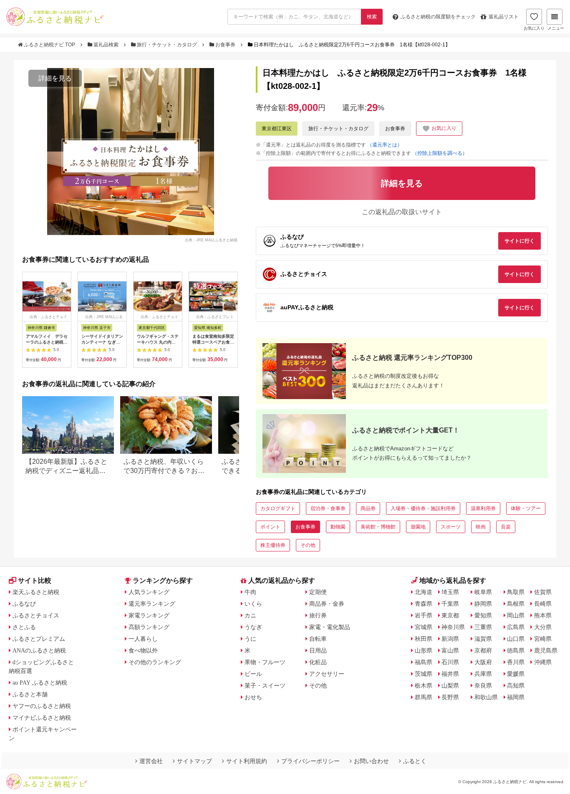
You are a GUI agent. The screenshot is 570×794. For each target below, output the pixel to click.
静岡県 (483, 604)
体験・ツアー (526, 508)
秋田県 (423, 639)
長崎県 (543, 604)
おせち (253, 697)
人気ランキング (149, 592)
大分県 (543, 627)
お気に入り (534, 28)
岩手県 (423, 615)
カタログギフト (277, 508)
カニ (250, 615)
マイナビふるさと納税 (42, 718)
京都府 (483, 650)
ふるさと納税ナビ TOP (49, 45)
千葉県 (450, 604)
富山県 (450, 650)
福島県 (423, 662)
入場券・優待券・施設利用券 (423, 508)
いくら (253, 604)
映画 (481, 527)
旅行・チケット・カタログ (167, 45)
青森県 (423, 604)
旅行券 (318, 615)
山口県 (516, 639)
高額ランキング (149, 627)
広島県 (516, 627)
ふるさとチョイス (36, 615)
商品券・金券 (326, 604)
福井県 (450, 674)
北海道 (423, 592)
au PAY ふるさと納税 (40, 682)
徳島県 (516, 650)
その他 (307, 545)
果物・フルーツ (265, 662)
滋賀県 (483, 639)
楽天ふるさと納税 (36, 592)
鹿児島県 (545, 650)
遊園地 (418, 527)
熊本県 (543, 615)
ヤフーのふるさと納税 (42, 706)
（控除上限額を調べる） (439, 153)
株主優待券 (272, 545)
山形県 (423, 650)
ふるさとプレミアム (39, 639)
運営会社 (151, 761)
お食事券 (225, 45)
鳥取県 (516, 592)
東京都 (450, 615)
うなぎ (253, 627)
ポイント (270, 527)
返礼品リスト (504, 17)
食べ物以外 (143, 650)
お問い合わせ (371, 761)
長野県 (450, 697)
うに (250, 639)
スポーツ (451, 527)
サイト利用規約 (246, 761)
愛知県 (483, 615)
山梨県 (450, 685)
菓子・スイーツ (265, 685)
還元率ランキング (152, 604)
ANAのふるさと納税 (39, 650)
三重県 (483, 627)
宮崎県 (543, 639)
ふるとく (414, 761)
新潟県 (450, 639)
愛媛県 (516, 674)
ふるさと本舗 (30, 694)
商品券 (368, 508)
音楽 (506, 527)
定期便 (318, 592)
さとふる (24, 627)
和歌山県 (486, 697)
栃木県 (423, 685)
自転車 (318, 639)
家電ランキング (149, 615)
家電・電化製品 (329, 627)
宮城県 (423, 627)
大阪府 (483, 662)
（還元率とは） (384, 145)
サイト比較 (34, 580)
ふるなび (24, 604)
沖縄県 (543, 662)
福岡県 (516, 697)
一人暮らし (143, 639)
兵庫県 (483, 674)
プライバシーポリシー (310, 761)
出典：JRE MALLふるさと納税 (211, 240)
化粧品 (318, 662)
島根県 (516, 604)
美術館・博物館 (378, 527)
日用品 (318, 650)
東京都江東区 (277, 128)
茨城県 (423, 674)
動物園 (338, 527)
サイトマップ (194, 761)
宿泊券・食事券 (328, 508)
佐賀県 (543, 592)
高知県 (516, 685)
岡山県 (516, 615)
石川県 (450, 662)
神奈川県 (453, 627)
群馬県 (423, 697)
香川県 (516, 662)
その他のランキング (155, 662)
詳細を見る (55, 78)
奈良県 (483, 685)
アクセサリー (326, 674)
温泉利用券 (483, 508)
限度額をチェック (438, 17)
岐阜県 (483, 592)
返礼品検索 (106, 45)
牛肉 (250, 592)
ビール (253, 674)
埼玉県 (450, 592)
